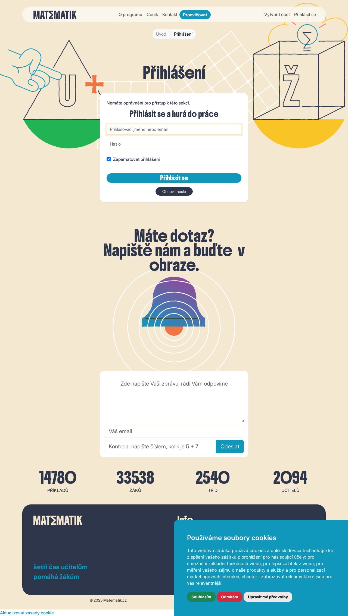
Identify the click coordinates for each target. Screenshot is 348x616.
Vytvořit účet (277, 14)
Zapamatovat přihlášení (136, 159)
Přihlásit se (305, 14)
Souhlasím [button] (201, 597)
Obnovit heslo (174, 191)
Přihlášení (183, 34)
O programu (130, 14)
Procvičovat (195, 14)
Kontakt (169, 14)
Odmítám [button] (229, 597)
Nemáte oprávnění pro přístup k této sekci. (148, 103)
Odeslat (229, 446)
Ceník (152, 14)
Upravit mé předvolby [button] (268, 597)
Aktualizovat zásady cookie (27, 612)
